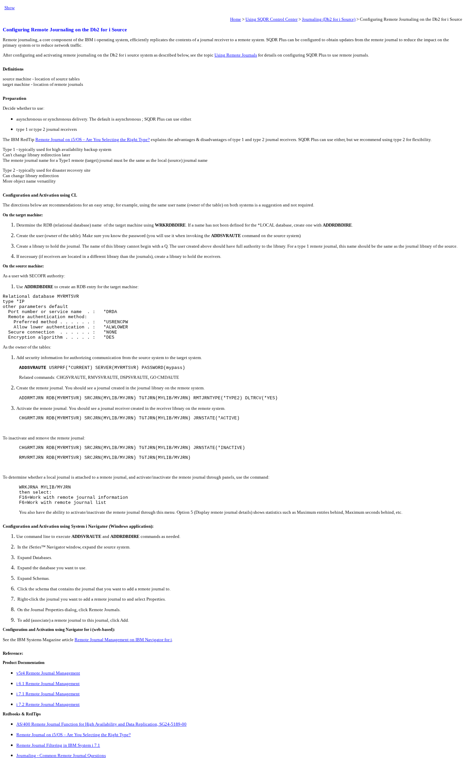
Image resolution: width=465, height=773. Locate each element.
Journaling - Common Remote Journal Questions (61, 755)
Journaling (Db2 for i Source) (328, 19)
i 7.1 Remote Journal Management (48, 693)
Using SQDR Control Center (271, 19)
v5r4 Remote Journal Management (48, 673)
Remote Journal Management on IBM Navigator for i (123, 639)
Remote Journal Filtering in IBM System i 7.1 (58, 745)
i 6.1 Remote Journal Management (48, 683)
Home (235, 19)
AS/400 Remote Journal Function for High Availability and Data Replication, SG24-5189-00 (101, 724)
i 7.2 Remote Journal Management (48, 704)
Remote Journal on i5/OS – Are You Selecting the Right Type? (92, 139)
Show (9, 7)
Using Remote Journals (235, 55)
